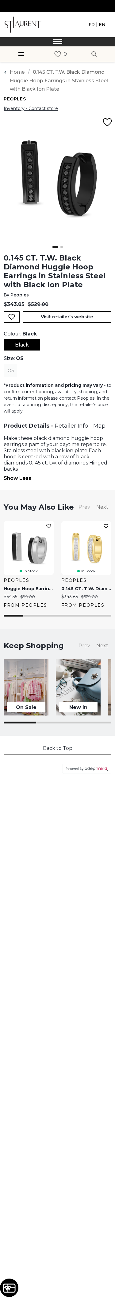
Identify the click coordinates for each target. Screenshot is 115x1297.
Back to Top (57, 748)
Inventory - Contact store (31, 108)
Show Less (17, 478)
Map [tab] (99, 425)
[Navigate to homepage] (23, 24)
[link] (57, 54)
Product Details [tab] (26, 425)
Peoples (15, 99)
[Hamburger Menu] (21, 54)
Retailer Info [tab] (71, 425)
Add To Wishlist (12, 317)
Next (102, 507)
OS (11, 370)
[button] (55, 247)
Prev (84, 507)
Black (22, 345)
